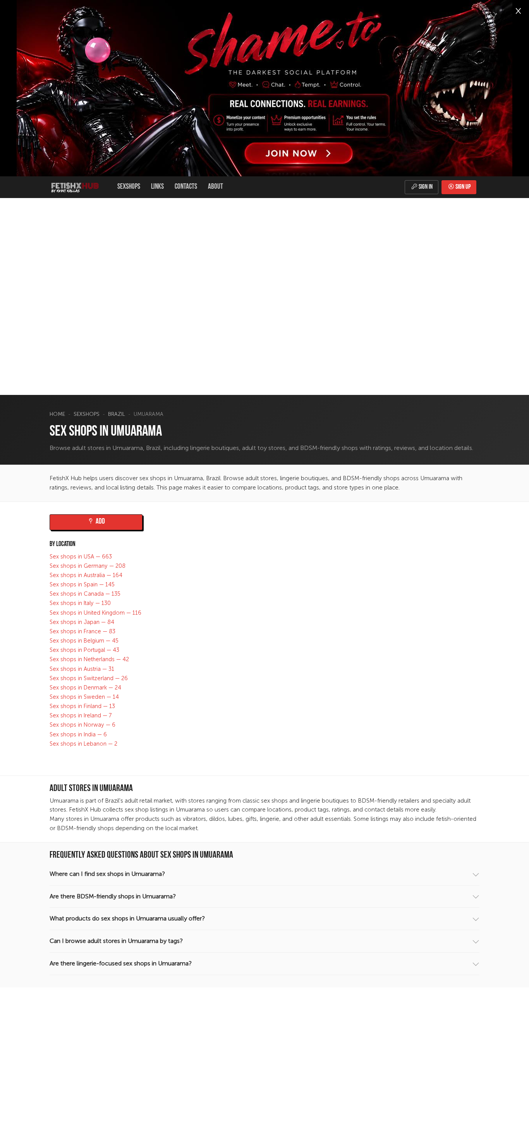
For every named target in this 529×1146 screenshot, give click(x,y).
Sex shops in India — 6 (78, 734)
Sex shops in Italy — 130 (80, 603)
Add (99, 522)
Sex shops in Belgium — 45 (84, 640)
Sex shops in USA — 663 (81, 556)
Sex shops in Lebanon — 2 (83, 743)
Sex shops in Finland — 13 (82, 706)
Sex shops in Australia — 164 (86, 575)
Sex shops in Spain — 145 (82, 584)
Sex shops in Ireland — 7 (81, 715)
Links (157, 187)
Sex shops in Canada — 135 (85, 593)
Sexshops (128, 187)
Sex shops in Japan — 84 (82, 622)
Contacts (186, 187)
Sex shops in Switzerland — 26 (89, 678)
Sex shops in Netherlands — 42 (89, 659)
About (215, 187)
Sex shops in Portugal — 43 (84, 649)
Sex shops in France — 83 (82, 631)
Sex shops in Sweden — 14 (84, 696)
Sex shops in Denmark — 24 (85, 687)
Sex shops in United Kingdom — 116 (95, 612)
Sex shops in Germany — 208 (87, 565)
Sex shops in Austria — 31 (82, 668)
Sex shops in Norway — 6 (82, 725)
